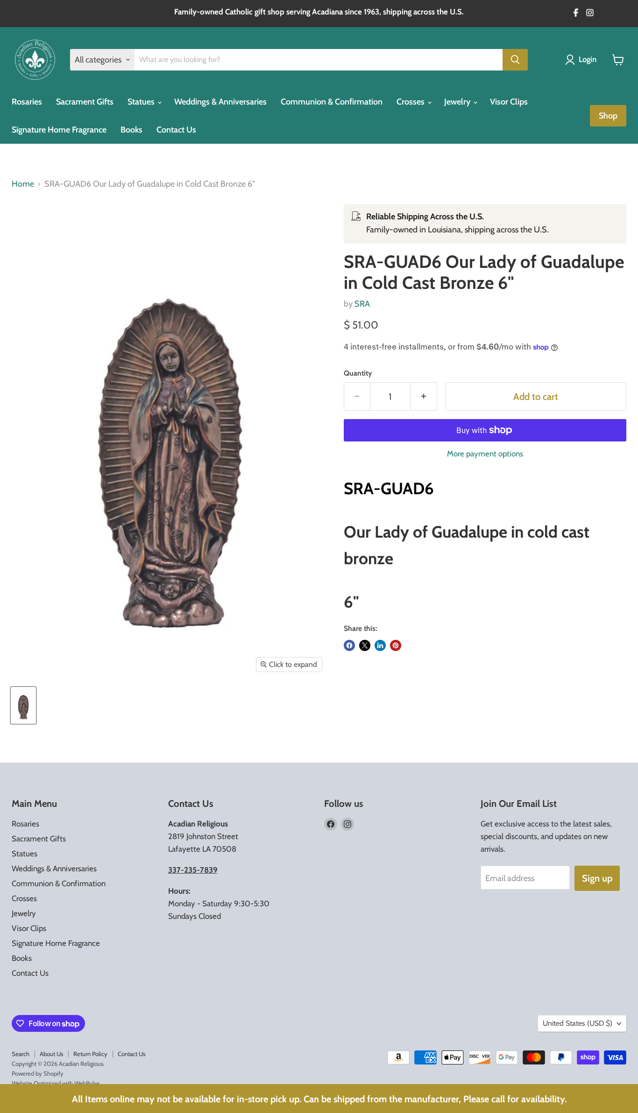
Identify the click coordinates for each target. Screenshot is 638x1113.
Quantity (358, 373)
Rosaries (27, 102)
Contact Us (176, 130)
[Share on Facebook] (349, 645)
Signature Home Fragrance (59, 130)
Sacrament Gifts (84, 102)
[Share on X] (364, 645)
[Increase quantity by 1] (424, 396)
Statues (142, 102)
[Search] (515, 59)
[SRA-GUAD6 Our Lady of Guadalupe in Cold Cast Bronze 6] (23, 705)
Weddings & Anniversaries (220, 102)
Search (20, 1053)
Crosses (411, 102)
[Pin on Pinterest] (395, 645)
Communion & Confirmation (332, 102)
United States (577, 1023)
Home (23, 184)
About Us (51, 1053)
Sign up (597, 878)
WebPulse (86, 1083)
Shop (608, 116)
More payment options (485, 453)
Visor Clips (509, 102)
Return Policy (90, 1053)
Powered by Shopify (38, 1073)
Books (131, 130)
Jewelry (458, 102)
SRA (362, 304)
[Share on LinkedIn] (380, 645)
